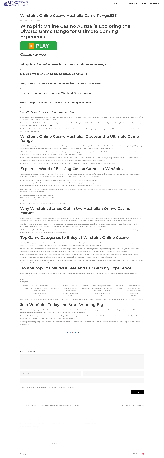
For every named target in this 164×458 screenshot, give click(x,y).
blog (40, 20)
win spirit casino (48, 125)
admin (55, 431)
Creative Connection (34, 454)
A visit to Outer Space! (59, 441)
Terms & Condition (125, 454)
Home (85, 428)
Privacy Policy (113, 454)
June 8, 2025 (24, 20)
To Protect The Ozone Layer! (61, 428)
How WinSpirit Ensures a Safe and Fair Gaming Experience (56, 102)
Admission (86, 438)
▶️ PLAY (38, 45)
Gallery (85, 441)
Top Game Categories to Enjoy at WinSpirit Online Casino (55, 93)
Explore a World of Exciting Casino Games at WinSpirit (53, 74)
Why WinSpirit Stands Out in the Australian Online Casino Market (60, 83)
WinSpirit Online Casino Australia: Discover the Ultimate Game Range (63, 64)
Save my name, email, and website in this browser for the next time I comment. (48, 387)
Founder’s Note (89, 434)
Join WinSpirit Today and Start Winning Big (47, 112)
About (85, 432)
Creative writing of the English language (65, 434)
